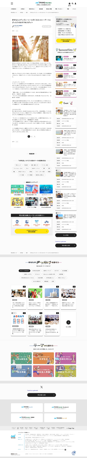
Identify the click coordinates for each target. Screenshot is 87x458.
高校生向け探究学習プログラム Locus (38, 437)
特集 (14, 171)
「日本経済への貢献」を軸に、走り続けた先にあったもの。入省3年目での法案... (69, 94)
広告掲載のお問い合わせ (42, 428)
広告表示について (31, 428)
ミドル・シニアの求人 (32, 435)
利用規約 (18, 428)
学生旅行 (26, 165)
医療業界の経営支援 (33, 447)
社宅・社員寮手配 (54, 449)
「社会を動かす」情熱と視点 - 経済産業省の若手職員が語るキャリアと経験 (69, 68)
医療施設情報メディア (51, 441)
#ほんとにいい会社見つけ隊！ (49, 274)
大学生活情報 (67, 439)
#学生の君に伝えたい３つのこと (27, 277)
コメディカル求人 (51, 446)
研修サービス (27, 449)
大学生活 (21, 12)
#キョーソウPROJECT (24, 270)
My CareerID (44, 441)
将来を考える (66, 56)
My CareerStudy (38, 441)
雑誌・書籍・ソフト (36, 440)
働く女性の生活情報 (28, 440)
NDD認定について (53, 428)
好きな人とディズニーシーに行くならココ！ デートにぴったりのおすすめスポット (44, 12)
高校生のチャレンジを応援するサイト (47, 439)
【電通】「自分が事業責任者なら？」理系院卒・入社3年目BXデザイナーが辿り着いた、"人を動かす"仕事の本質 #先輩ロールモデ (69, 152)
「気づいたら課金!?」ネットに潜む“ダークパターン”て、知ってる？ (69, 86)
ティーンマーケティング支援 (58, 439)
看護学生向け (39, 434)
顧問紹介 (34, 446)
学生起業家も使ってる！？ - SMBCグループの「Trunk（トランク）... (69, 77)
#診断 (53, 281)
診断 (49, 168)
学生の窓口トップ (14, 12)
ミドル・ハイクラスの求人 (64, 434)
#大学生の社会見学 (36, 270)
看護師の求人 (44, 446)
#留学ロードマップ (47, 270)
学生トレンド (18, 165)
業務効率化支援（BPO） (35, 449)
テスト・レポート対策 (40, 171)
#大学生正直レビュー (50, 277)
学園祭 (49, 171)
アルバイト (71, 434)
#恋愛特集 (61, 274)
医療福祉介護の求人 (66, 435)
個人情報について (22, 428)
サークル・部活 (45, 165)
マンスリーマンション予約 (70, 441)
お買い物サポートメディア (60, 441)
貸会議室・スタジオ (47, 449)
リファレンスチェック (61, 449)
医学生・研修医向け (45, 434)
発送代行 (41, 449)
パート (26, 435)
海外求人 (57, 434)
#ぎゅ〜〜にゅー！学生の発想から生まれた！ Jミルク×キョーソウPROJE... (35, 304)
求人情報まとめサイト (28, 439)
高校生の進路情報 (28, 437)
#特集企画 (46, 281)
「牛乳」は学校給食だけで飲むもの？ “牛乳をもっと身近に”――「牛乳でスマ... (51, 304)
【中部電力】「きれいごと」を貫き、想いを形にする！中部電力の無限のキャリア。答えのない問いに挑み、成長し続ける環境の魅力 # (69, 113)
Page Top (71, 428)
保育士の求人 (64, 446)
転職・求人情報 (52, 434)
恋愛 (26, 12)
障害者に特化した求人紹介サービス (42, 435)
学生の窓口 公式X (66, 245)
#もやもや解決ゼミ (37, 281)
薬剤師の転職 (39, 446)
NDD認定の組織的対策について (60, 428)
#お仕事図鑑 (64, 270)
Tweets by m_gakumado (60, 241)
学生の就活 (27, 434)
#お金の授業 (40, 277)
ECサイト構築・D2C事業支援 (30, 441)
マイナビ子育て (62, 440)
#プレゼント (37, 274)
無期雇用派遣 (69, 446)
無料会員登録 (31, 231)
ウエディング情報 (43, 440)
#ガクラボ (57, 270)
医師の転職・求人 (57, 446)
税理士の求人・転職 (28, 446)
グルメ (27, 168)
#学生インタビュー (62, 277)
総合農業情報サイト (56, 440)
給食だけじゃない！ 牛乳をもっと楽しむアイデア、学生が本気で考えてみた (68, 304)
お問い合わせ (26, 428)
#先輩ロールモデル (28, 274)
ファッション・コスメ (18, 168)
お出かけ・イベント (36, 168)
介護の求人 (27, 447)
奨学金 (31, 171)
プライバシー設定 (48, 428)
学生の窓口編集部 (18, 25)
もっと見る (65, 235)
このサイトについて (13, 428)
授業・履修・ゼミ (34, 165)
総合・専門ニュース (37, 439)
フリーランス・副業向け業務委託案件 (55, 435)
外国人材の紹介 (40, 447)
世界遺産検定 (49, 440)
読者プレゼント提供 (36, 428)
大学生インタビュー (22, 171)
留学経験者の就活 (33, 434)
